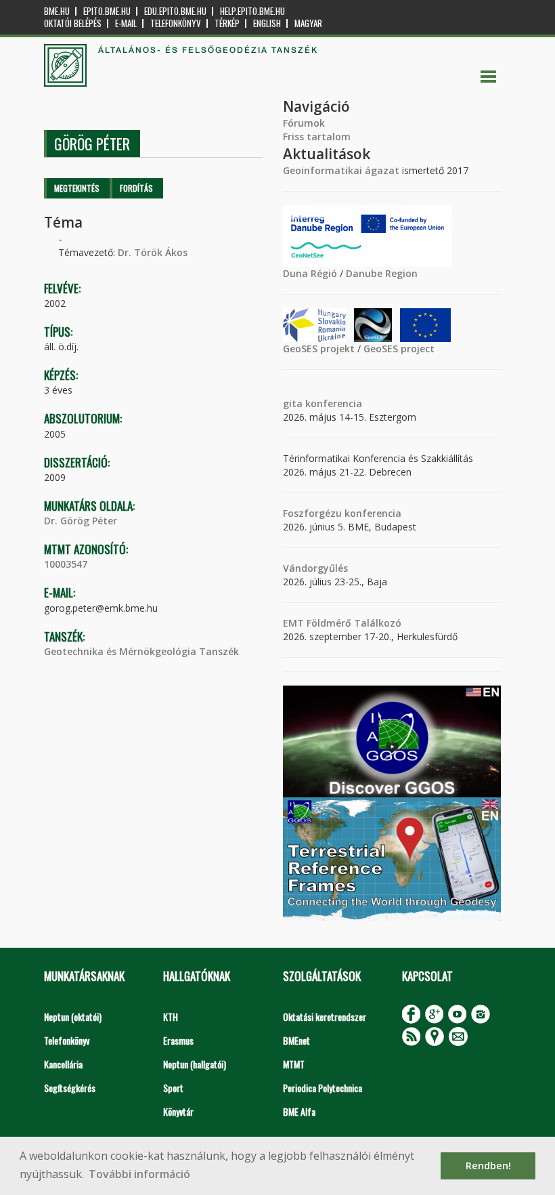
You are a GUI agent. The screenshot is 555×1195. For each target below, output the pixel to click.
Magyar (308, 23)
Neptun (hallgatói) (194, 1064)
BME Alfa (299, 1111)
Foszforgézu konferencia (342, 513)
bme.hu (57, 11)
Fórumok (304, 123)
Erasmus (178, 1040)
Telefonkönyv (175, 23)
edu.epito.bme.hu (175, 11)
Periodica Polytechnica (322, 1088)
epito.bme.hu (107, 11)
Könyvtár (178, 1111)
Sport (173, 1088)
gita (293, 403)
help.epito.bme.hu (252, 11)
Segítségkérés (69, 1088)
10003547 (65, 564)
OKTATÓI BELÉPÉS (73, 23)
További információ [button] (139, 1174)
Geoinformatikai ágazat (341, 170)
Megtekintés (76, 188)
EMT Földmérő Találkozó (342, 622)
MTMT (294, 1064)
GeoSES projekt (319, 348)
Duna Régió (310, 273)
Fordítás (136, 188)
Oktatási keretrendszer (324, 1016)
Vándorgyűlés (315, 568)
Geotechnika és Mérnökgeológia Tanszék (141, 651)
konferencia (332, 403)
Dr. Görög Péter (80, 520)
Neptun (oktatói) (73, 1016)
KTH (170, 1016)
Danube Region (382, 273)
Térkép (227, 23)
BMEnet (296, 1040)
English (267, 23)
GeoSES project (399, 348)
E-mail (126, 23)
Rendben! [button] (488, 1165)
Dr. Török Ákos (152, 252)
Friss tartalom (317, 136)
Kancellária (63, 1064)
